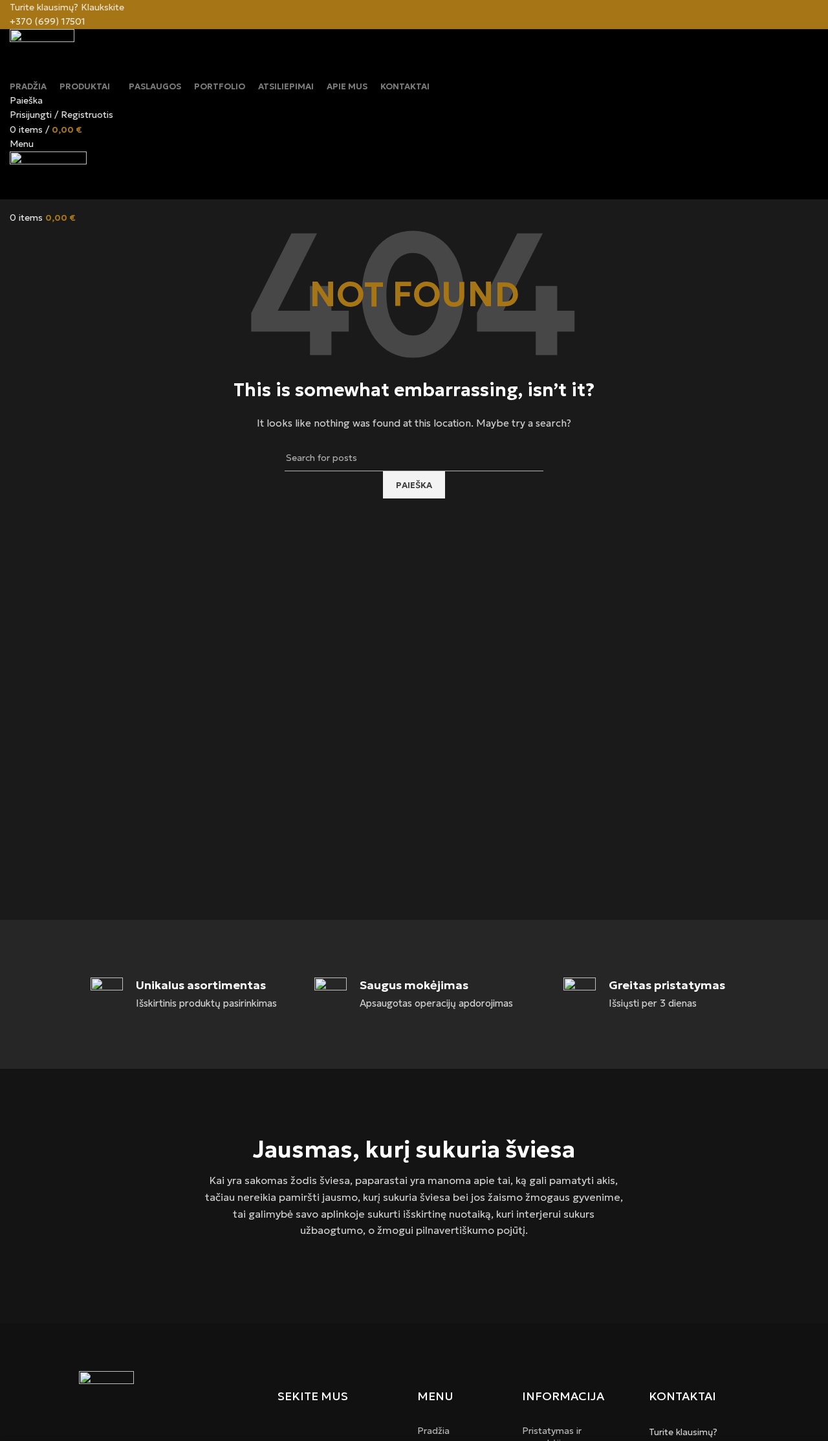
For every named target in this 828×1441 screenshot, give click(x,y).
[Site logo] (42, 53)
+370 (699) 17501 (47, 21)
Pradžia (433, 1430)
